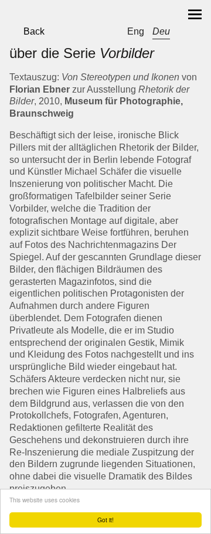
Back (34, 31)
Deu (161, 31)
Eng (135, 31)
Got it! (105, 519)
